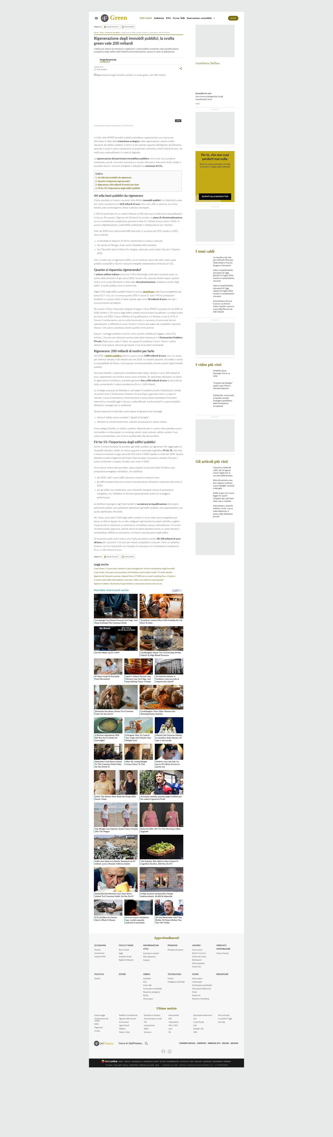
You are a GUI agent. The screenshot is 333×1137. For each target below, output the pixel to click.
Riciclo (145, 995)
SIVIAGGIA (198, 1061)
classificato (148, 292)
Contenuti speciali (187, 1043)
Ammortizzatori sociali (153, 1019)
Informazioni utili (151, 947)
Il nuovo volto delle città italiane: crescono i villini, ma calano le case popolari (129, 580)
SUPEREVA (227, 1061)
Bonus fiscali (124, 950)
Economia (100, 945)
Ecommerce (124, 1022)
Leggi (121, 953)
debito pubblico (113, 356)
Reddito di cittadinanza (128, 1015)
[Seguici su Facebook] (163, 1051)
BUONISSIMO (217, 1061)
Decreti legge (99, 1015)
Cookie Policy (133, 1065)
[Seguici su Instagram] (170, 1051)
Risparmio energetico (113, 32)
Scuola (97, 1031)
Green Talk (179, 18)
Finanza (97, 950)
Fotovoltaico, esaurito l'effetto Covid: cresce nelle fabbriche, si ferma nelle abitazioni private (223, 511)
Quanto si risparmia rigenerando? (114, 181)
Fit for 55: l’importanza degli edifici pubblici (119, 188)
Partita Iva (196, 995)
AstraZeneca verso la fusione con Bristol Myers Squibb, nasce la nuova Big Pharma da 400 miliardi (223, 306)
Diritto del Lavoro (199, 957)
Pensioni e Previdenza (200, 999)
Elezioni (97, 979)
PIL (170, 1032)
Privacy (125, 1065)
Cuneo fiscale (198, 1022)
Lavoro (196, 945)
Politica (99, 974)
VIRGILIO (127, 1061)
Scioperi (146, 960)
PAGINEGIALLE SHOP (151, 1061)
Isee (194, 1019)
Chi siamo (109, 1065)
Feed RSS (225, 1043)
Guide (195, 974)
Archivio (234, 1043)
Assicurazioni (197, 979)
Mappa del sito (214, 1043)
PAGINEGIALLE (137, 1061)
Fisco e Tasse (126, 945)
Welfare (122, 1029)
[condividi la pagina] (180, 68)
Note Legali (118, 1065)
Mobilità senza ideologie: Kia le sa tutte (221, 373)
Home (96, 32)
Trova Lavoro (197, 950)
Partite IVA (196, 967)
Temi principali (223, 1015)
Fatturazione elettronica (202, 1015)
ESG (168, 18)
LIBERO (120, 1061)
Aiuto (157, 1065)
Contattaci (201, 1043)
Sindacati (147, 1032)
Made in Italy (124, 1032)
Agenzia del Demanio (107, 131)
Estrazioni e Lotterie (151, 953)
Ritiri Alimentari (149, 957)
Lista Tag (221, 1022)
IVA (145, 1022)
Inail (195, 1025)
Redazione (222, 974)
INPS (96, 1024)
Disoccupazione (198, 963)
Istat (170, 1029)
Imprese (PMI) (100, 957)
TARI (195, 1032)
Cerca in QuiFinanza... (131, 1043)
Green (118, 17)
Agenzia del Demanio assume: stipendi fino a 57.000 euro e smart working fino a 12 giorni (134, 576)
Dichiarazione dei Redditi (202, 985)
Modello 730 (198, 1029)
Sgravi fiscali (124, 1025)
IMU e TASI (173, 1025)
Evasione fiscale (125, 957)
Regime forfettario (126, 960)
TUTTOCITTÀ (184, 1061)
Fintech (171, 979)
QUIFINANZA (207, 1061)
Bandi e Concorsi (199, 953)
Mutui (194, 992)
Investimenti (99, 953)
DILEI (192, 1061)
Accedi (233, 18)
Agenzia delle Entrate (127, 1019)
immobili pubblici (148, 131)
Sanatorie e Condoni (152, 1015)
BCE (170, 1019)
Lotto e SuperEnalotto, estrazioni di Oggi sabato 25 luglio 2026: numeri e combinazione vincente (223, 291)
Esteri (122, 974)
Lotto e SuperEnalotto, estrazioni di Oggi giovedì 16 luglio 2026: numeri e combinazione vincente (223, 275)
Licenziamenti (149, 1025)
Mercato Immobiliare (223, 947)
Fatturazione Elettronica (201, 989)
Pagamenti (98, 1028)
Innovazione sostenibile (199, 18)
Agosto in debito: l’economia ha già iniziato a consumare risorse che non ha (128, 584)
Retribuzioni (197, 960)
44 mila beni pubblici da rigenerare (115, 178)
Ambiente (159, 18)
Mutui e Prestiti (222, 953)
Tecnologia (174, 974)
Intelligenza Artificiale (176, 982)
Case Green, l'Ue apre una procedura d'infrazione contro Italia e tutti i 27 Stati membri (133, 572)
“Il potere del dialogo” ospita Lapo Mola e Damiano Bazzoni (223, 386)
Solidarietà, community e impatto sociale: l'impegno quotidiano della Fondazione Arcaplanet (223, 400)
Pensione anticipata (175, 950)
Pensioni (172, 945)
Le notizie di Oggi (225, 1019)
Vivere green (148, 999)
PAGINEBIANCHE (173, 1061)
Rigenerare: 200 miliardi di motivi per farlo (118, 185)
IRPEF (146, 1029)
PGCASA (163, 1061)
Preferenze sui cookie (146, 1065)
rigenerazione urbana (129, 131)
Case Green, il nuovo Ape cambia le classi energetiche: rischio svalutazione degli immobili (134, 569)
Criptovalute (197, 982)
